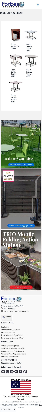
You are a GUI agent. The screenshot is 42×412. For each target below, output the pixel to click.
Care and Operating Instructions (13, 354)
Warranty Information (9, 356)
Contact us (5, 327)
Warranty (21, 399)
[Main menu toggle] (37, 4)
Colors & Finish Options (10, 346)
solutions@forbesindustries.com (16, 311)
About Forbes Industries (10, 330)
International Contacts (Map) (12, 338)
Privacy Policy (25, 396)
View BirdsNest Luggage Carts (21, 225)
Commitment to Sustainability (12, 351)
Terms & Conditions (11, 396)
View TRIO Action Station (21, 287)
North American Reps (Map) (12, 335)
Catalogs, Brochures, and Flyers (13, 348)
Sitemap (34, 396)
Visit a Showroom (8, 332)
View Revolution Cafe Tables (21, 165)
